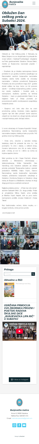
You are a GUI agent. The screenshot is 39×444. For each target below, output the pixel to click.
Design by (19, 436)
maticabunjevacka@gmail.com (22, 418)
